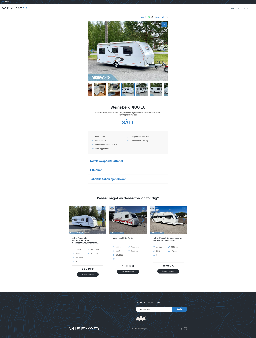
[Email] (152, 17)
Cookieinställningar (139, 329)
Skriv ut (158, 17)
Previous (91, 51)
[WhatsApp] (149, 17)
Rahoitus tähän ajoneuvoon (108, 179)
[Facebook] (146, 17)
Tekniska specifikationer (106, 161)
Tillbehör (96, 170)
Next (164, 51)
